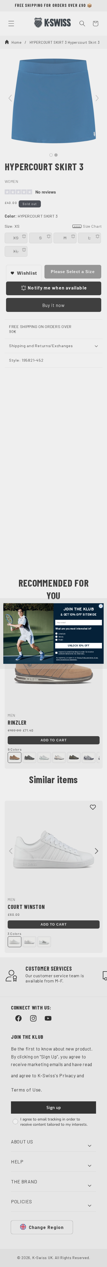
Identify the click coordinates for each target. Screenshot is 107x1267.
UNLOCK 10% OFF (78, 645)
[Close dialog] (101, 606)
